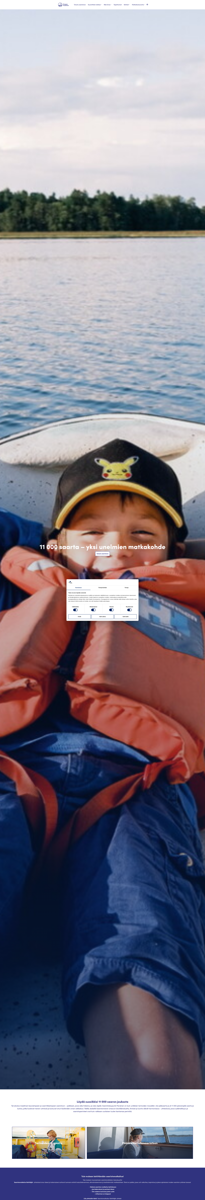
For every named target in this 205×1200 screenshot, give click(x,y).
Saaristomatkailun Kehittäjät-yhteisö (109, 1198)
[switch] (93, 610)
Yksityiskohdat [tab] (102, 587)
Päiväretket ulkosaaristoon (140, 1143)
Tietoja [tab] (126, 587)
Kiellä (79, 616)
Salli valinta (102, 616)
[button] (101, 4)
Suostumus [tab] (78, 587)
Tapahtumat (118, 5)
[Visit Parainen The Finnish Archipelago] (63, 4)
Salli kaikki (126, 616)
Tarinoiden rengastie (48, 1143)
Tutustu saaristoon (80, 5)
